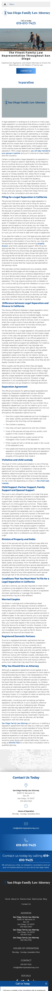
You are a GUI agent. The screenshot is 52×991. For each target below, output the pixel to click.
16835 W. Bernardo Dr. (26, 793)
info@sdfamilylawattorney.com (26, 828)
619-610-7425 (26, 23)
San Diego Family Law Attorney (15, 723)
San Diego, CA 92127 (26, 798)
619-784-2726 (26, 940)
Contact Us (26, 71)
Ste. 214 (26, 796)
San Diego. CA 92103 (26, 932)
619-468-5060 (26, 801)
